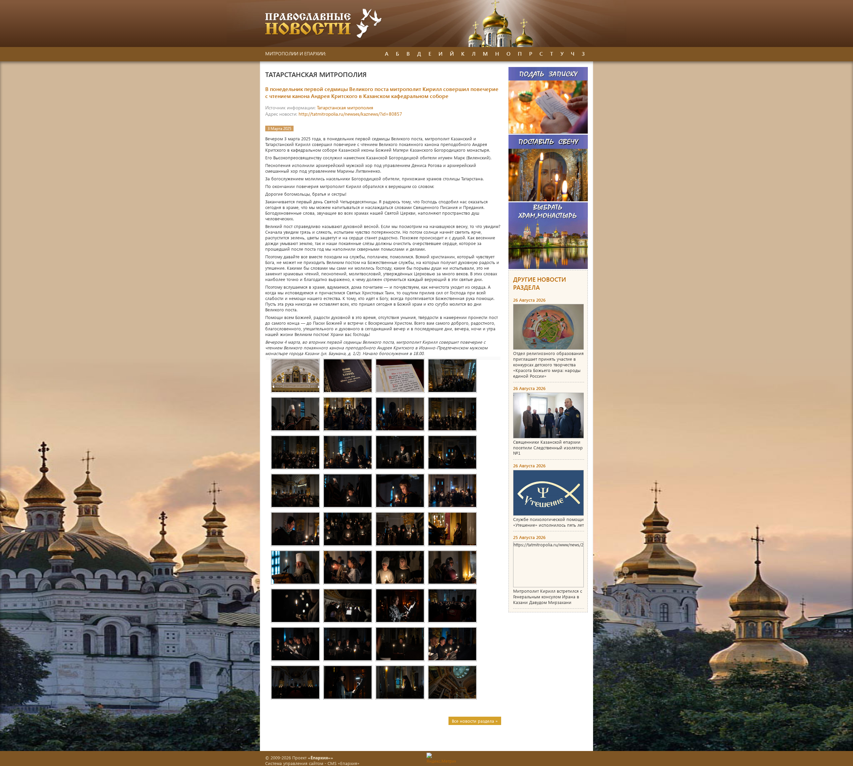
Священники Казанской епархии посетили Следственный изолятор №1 (548, 447)
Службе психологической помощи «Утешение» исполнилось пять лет (548, 522)
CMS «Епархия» (344, 763)
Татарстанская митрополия (345, 107)
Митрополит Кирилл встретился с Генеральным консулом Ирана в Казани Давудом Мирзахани (547, 596)
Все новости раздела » (475, 721)
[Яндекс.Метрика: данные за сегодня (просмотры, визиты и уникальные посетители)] (441, 758)
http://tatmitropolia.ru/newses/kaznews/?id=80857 (350, 114)
